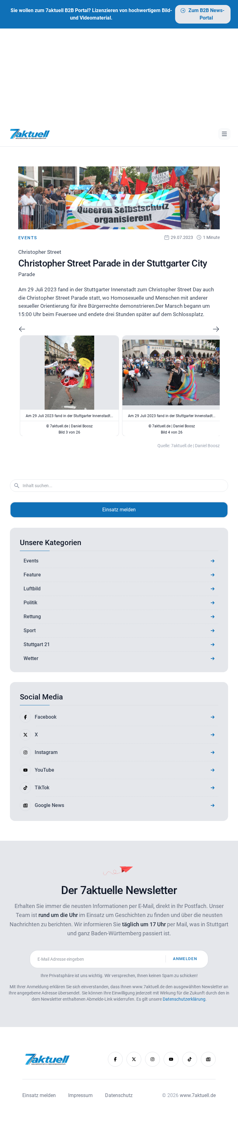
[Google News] (208, 1059)
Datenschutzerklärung (184, 999)
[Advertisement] (119, 75)
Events (27, 237)
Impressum (80, 1095)
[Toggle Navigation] (224, 134)
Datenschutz (119, 1095)
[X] (133, 1059)
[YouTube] (171, 1059)
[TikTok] (189, 1059)
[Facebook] (115, 1059)
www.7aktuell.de (198, 1095)
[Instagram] (152, 1059)
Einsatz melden (119, 510)
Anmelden (185, 958)
